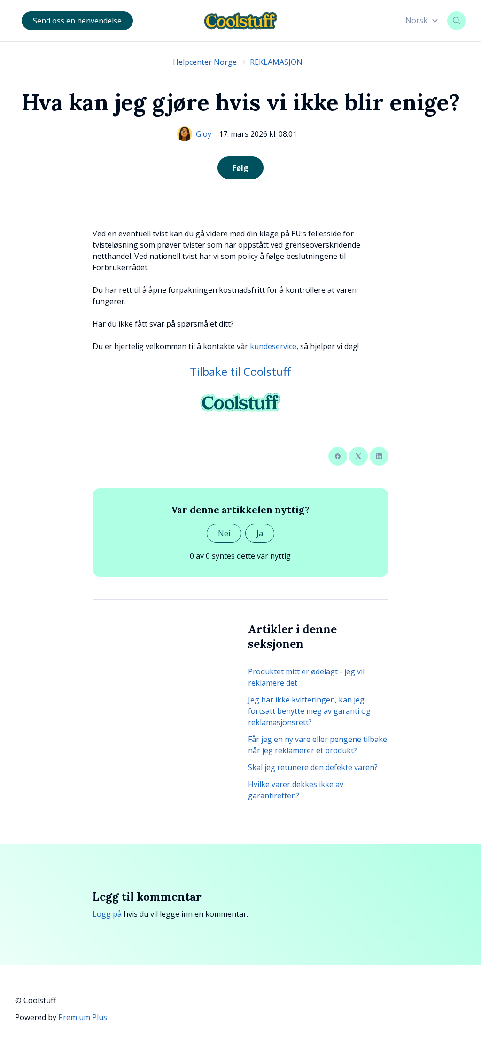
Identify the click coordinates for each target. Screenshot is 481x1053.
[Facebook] (337, 456)
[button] (423, 20)
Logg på (107, 914)
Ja (259, 533)
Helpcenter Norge (205, 62)
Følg (240, 168)
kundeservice (273, 346)
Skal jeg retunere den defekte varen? (313, 767)
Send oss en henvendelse (77, 21)
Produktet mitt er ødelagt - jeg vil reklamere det (306, 677)
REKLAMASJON (276, 62)
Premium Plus (82, 1017)
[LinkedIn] (379, 456)
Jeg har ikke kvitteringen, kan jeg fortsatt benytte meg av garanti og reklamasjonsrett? (309, 710)
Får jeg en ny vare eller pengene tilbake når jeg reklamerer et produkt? (317, 745)
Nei (224, 533)
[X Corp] (358, 456)
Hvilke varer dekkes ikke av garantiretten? (295, 790)
